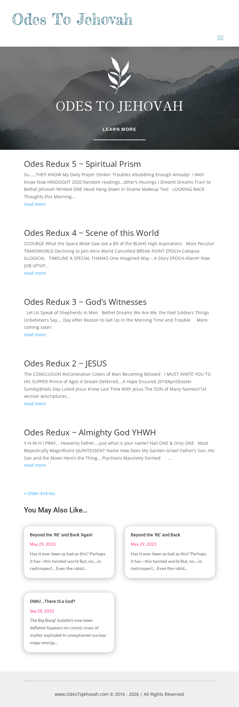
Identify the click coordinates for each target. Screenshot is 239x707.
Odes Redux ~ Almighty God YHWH (90, 432)
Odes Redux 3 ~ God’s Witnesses (85, 301)
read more (35, 204)
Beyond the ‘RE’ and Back (155, 534)
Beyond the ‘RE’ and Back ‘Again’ (61, 534)
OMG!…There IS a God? (52, 601)
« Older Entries (39, 493)
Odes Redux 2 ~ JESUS (65, 363)
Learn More (119, 129)
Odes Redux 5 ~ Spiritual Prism (82, 163)
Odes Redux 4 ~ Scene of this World (91, 232)
